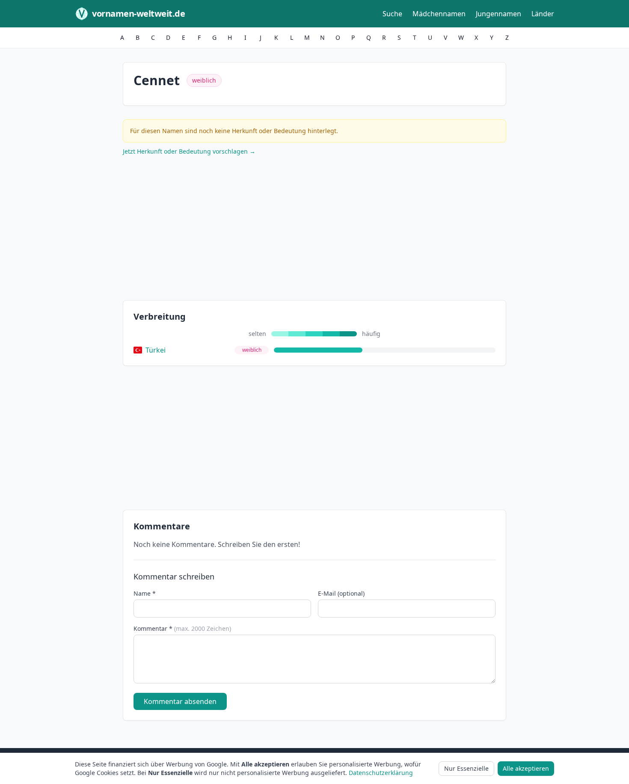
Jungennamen (498, 13)
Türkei (155, 350)
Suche (392, 13)
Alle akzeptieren (526, 768)
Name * (145, 593)
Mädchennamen (439, 13)
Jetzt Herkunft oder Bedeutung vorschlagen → (189, 151)
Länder (542, 13)
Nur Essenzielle (466, 768)
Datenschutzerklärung (381, 773)
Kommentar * (182, 628)
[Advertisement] (314, 230)
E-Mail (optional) (341, 593)
